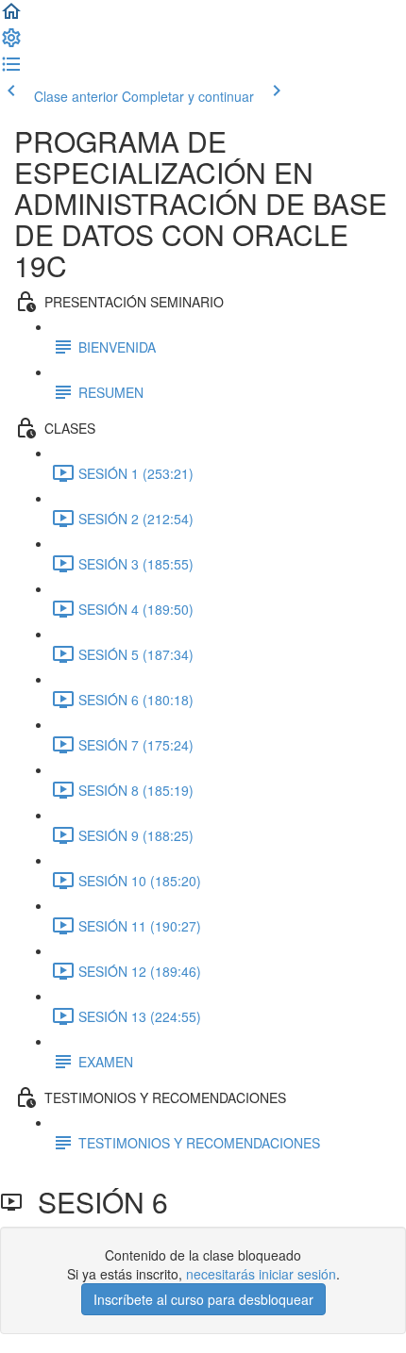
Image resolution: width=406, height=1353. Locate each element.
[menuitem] (11, 43)
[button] (11, 17)
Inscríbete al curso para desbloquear (203, 1299)
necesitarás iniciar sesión (261, 1273)
